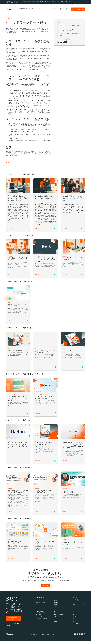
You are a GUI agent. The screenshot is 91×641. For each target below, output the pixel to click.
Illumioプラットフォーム (40, 599)
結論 (61, 35)
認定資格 (74, 616)
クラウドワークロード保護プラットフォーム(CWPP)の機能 (70, 30)
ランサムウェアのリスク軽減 (41, 618)
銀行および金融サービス (59, 612)
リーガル (39, 634)
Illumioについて (57, 599)
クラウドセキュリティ (40, 614)
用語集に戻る (10, 18)
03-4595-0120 (82, 5)
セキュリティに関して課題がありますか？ (53, 5)
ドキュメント (75, 602)
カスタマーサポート (76, 600)
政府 (55, 616)
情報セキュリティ (54, 634)
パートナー (43, 8)
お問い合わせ (73, 5)
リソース (49, 8)
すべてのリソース (76, 612)
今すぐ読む (10, 228)
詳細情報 (9, 511)
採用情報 (56, 602)
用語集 (74, 621)
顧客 (74, 618)
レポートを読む (77, 1)
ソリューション (37, 8)
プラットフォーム (29, 8)
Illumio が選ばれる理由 (40, 612)
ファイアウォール (15, 31)
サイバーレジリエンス (40, 616)
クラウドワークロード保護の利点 (69, 33)
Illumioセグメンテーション (41, 602)
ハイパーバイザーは (35, 109)
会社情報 (53, 8)
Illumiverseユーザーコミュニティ (79, 604)
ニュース (56, 606)
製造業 (55, 621)
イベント (74, 620)
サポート (66, 5)
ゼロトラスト (38, 620)
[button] (57, 9)
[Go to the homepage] (9, 9)
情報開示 (48, 634)
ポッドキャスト (76, 623)
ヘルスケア (56, 618)
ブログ (74, 614)
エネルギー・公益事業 (58, 614)
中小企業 (56, 620)
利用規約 (43, 634)
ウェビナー (75, 625)
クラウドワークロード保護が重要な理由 (70, 26)
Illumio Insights (39, 600)
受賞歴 (55, 600)
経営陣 (55, 604)
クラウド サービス (13, 62)
